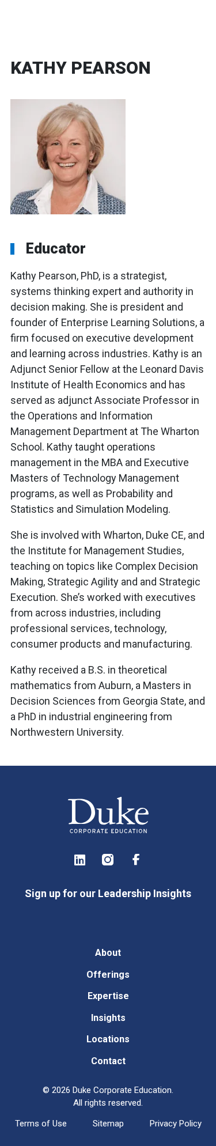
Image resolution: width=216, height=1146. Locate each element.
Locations (108, 1039)
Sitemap (108, 1123)
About (108, 952)
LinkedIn (80, 859)
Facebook (136, 859)
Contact (108, 1061)
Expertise (108, 995)
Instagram (108, 859)
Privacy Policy (176, 1123)
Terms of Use (41, 1123)
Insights (108, 1017)
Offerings (108, 974)
